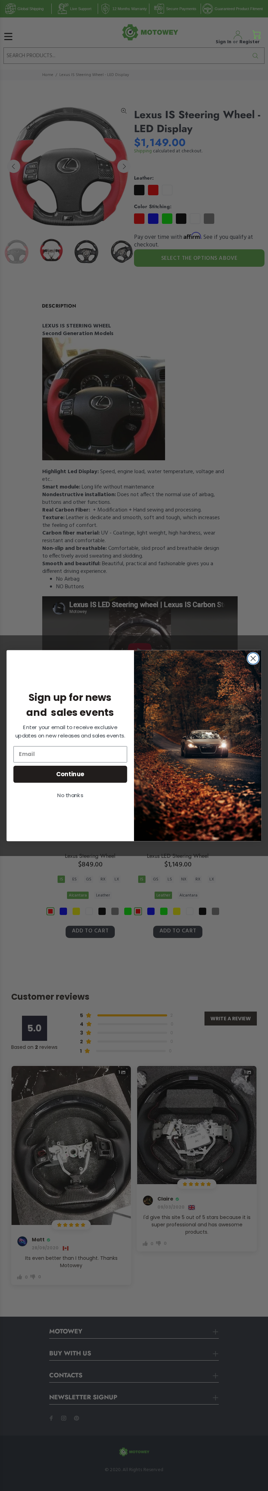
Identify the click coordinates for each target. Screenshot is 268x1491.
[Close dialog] (253, 658)
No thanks (70, 795)
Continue (70, 774)
